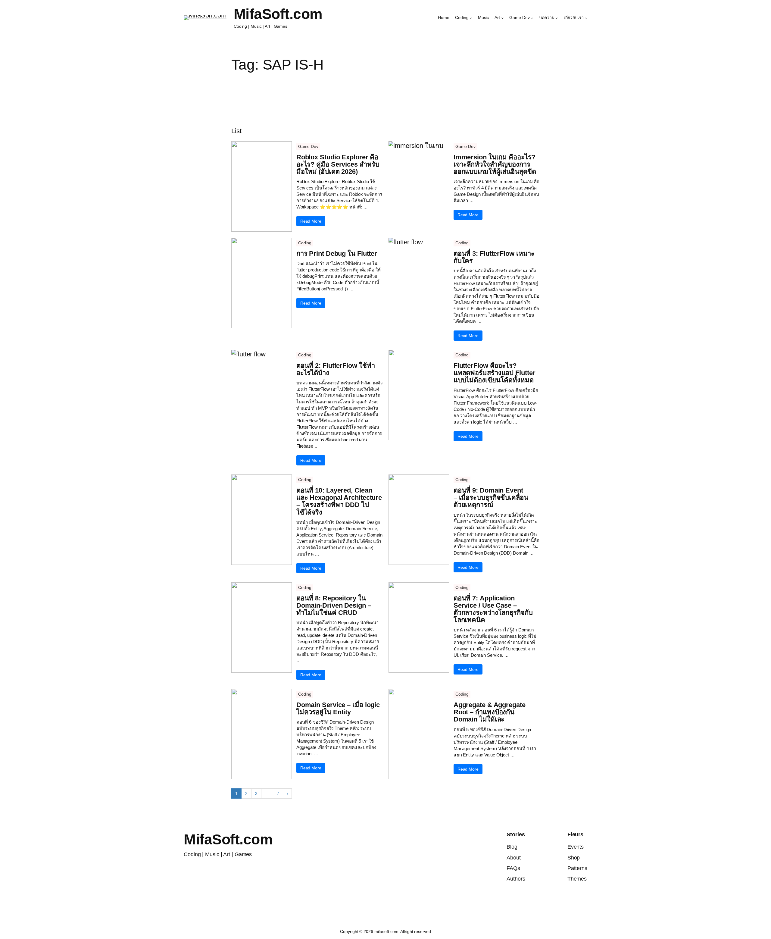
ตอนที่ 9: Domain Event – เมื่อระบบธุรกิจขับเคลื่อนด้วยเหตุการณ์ (491, 498)
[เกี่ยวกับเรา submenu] (586, 18)
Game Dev (308, 146)
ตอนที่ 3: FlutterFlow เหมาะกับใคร (494, 257)
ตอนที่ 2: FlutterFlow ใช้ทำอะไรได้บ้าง (335, 369)
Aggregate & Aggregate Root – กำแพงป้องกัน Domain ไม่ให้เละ (490, 712)
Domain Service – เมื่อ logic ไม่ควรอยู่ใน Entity (338, 708)
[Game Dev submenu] (532, 18)
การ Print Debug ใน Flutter (336, 253)
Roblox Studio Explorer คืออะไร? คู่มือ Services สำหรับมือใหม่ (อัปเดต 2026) (337, 164)
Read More (310, 221)
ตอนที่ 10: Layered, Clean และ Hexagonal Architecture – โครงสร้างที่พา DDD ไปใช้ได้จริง (339, 501)
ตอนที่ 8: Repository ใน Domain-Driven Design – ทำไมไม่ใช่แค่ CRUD (333, 605)
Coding (304, 242)
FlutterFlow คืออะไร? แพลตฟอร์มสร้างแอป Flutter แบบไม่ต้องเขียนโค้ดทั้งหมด (494, 373)
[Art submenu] (502, 18)
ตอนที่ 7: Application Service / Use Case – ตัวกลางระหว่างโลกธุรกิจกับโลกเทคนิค (493, 609)
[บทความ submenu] (556, 18)
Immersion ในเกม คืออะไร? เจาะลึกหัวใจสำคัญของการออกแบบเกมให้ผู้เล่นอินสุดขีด (495, 164)
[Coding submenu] (471, 18)
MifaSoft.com (278, 14)
